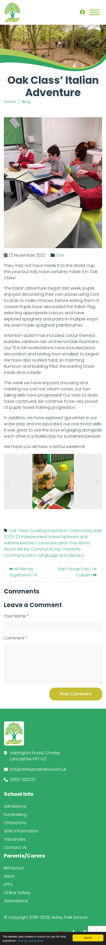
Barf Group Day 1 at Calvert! (77, 572)
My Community (39, 549)
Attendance (16, 901)
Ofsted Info (15, 823)
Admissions (15, 806)
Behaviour (14, 868)
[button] (9, 481)
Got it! (88, 938)
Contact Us (15, 847)
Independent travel (40, 537)
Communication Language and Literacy (44, 555)
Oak (60, 255)
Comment (14, 638)
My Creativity (68, 549)
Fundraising (15, 814)
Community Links (85, 531)
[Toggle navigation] (94, 12)
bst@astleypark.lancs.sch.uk (38, 769)
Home (10, 102)
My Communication (48, 543)
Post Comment (76, 694)
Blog (26, 102)
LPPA (8, 884)
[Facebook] (82, 12)
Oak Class (18, 531)
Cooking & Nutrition (48, 531)
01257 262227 (23, 779)
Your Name (15, 616)
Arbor (9, 876)
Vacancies (14, 839)
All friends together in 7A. (23, 572)
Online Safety (17, 893)
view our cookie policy (31, 940)
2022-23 (12, 537)
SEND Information (21, 831)
